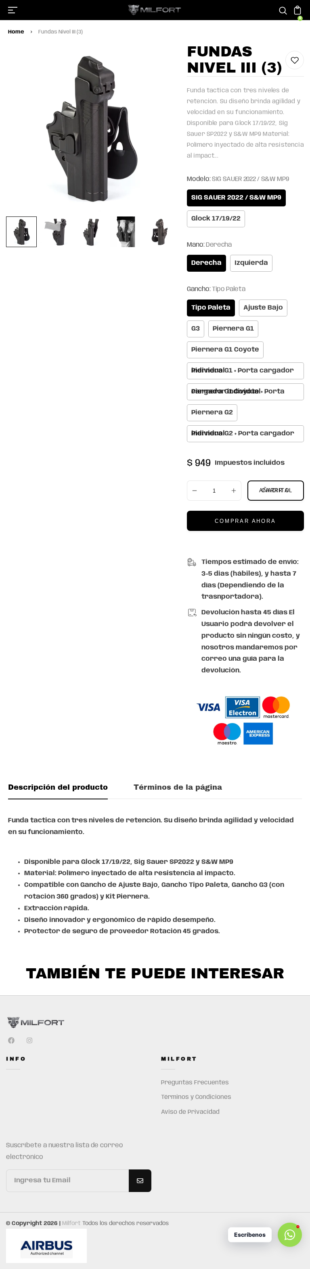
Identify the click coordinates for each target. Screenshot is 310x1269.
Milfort (71, 1223)
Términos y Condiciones (196, 1097)
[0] (297, 13)
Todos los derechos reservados (125, 1223)
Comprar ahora (245, 521)
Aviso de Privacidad (190, 1112)
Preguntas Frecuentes (195, 1083)
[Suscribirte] (140, 1180)
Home (16, 32)
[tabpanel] (23, 231)
